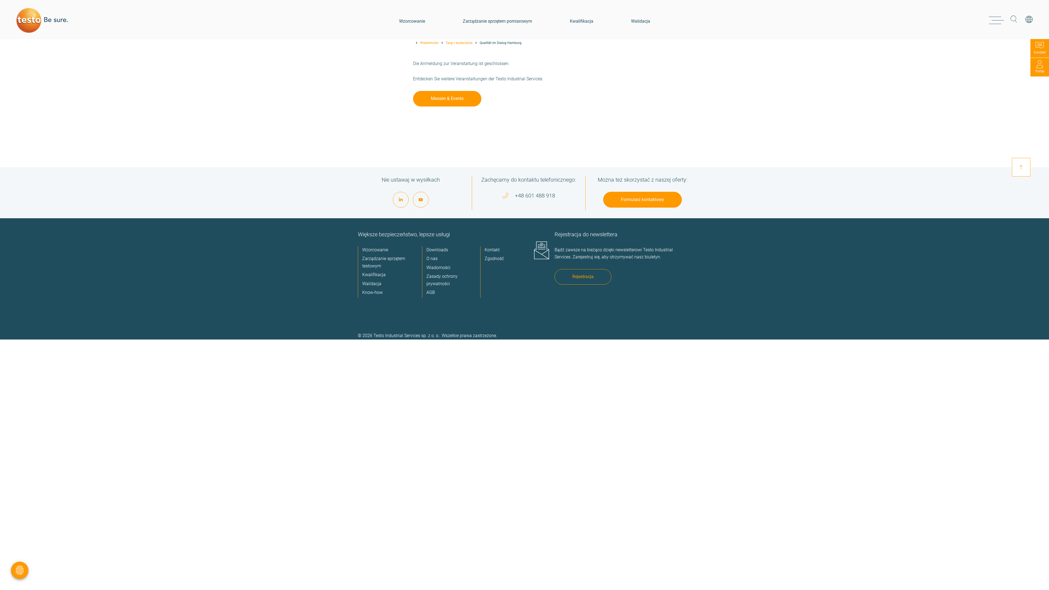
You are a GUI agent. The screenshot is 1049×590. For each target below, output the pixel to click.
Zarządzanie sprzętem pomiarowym (497, 21)
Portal (1039, 71)
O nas (432, 258)
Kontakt (1040, 52)
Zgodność (494, 258)
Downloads (437, 249)
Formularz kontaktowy (642, 199)
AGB (430, 292)
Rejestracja (583, 276)
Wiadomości (429, 43)
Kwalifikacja (581, 21)
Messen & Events (447, 98)
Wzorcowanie (412, 21)
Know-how (372, 292)
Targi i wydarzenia (459, 43)
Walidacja (640, 21)
